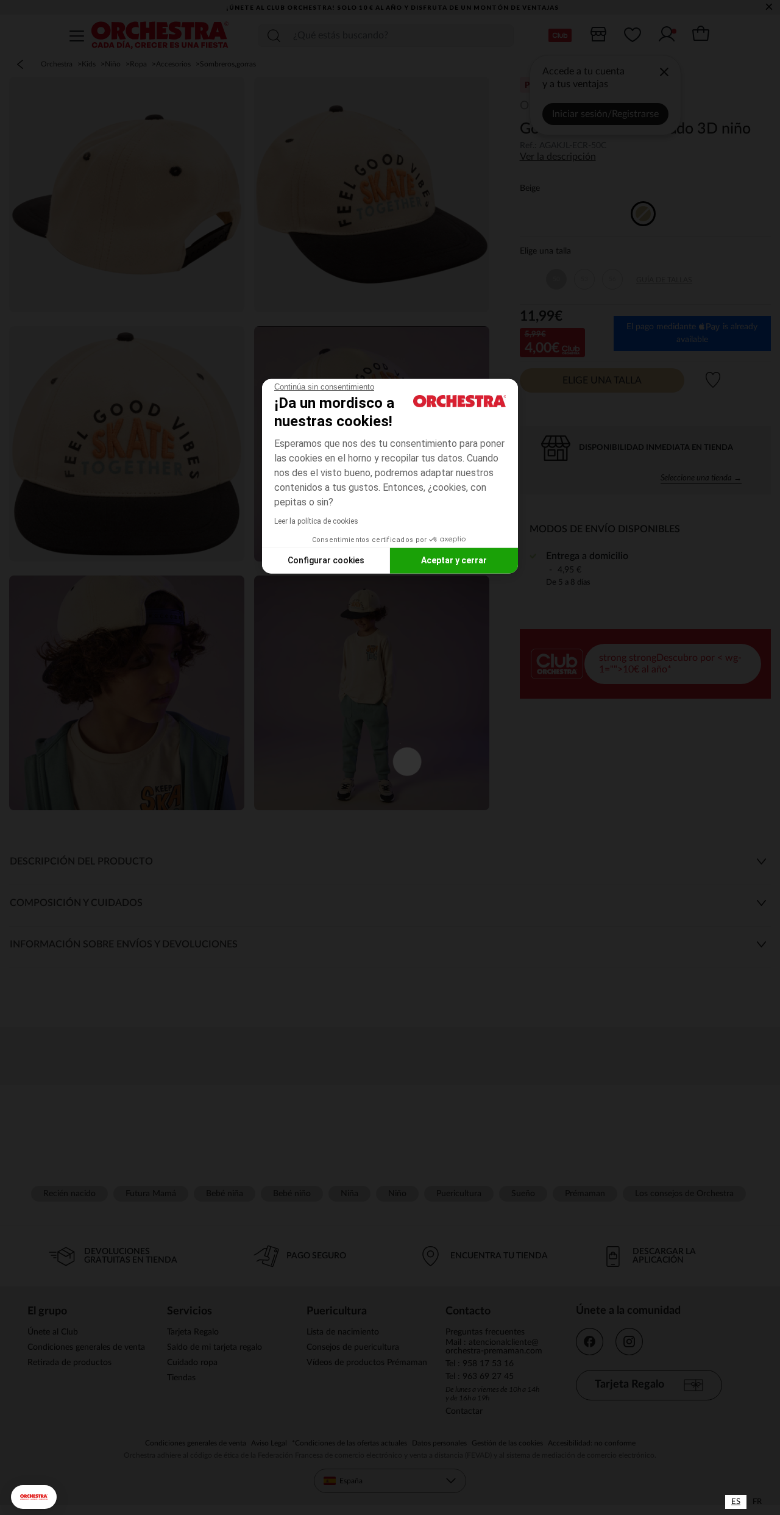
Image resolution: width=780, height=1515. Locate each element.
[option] (757, 1502)
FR (757, 1502)
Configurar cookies (326, 560)
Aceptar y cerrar (454, 560)
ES (735, 1502)
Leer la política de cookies (316, 520)
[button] (34, 1497)
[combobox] (735, 1502)
